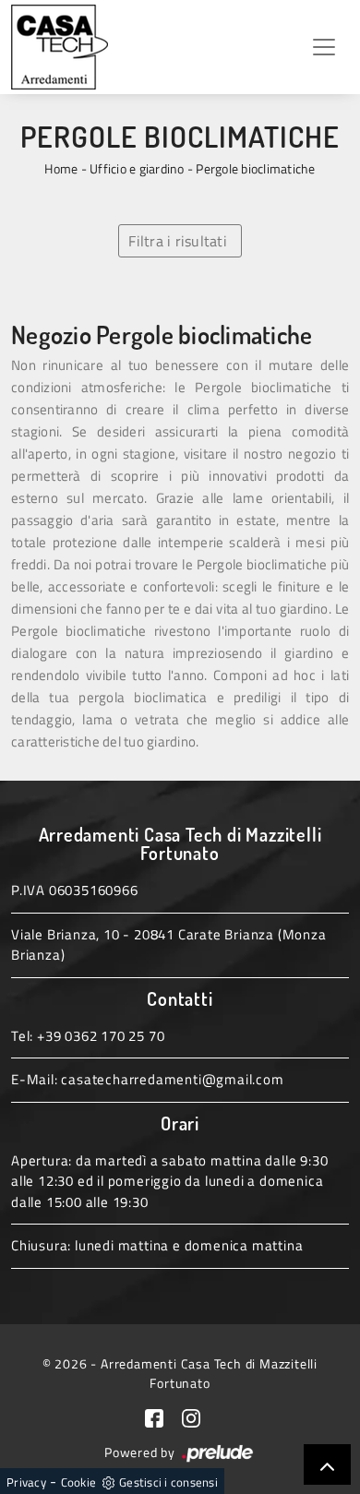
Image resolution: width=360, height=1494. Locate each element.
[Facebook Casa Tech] (163, 1417)
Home (61, 168)
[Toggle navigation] (324, 47)
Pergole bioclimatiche (255, 168)
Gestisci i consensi (168, 1482)
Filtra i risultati (177, 241)
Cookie (79, 1482)
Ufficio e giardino (137, 168)
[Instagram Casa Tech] (198, 1417)
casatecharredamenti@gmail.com (172, 1079)
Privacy (26, 1482)
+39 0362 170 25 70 (100, 1035)
